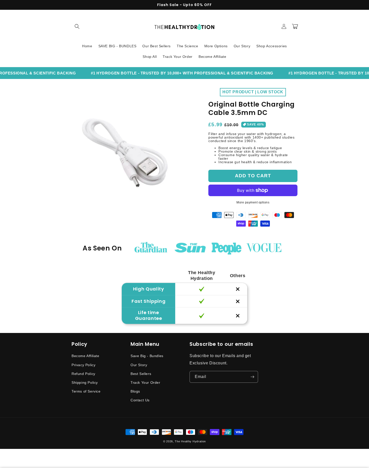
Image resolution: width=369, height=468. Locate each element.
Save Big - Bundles (147, 356)
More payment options (252, 202)
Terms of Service (86, 391)
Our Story (139, 365)
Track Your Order (145, 382)
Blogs (135, 391)
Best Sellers (141, 374)
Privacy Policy (83, 365)
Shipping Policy (85, 382)
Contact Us (140, 400)
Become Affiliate (85, 356)
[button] (77, 26)
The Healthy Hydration (190, 441)
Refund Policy (83, 374)
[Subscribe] (252, 377)
